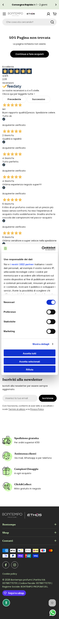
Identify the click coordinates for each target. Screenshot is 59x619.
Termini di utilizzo (16, 409)
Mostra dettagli (41, 344)
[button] (3, 4)
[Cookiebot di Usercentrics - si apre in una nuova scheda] (42, 248)
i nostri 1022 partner (22, 264)
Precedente (14, 99)
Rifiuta (29, 369)
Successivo (38, 99)
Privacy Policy (37, 409)
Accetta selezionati (29, 361)
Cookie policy (9, 573)
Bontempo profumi (22, 579)
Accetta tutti (29, 353)
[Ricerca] (52, 22)
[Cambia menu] (4, 14)
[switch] (50, 311)
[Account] (48, 14)
